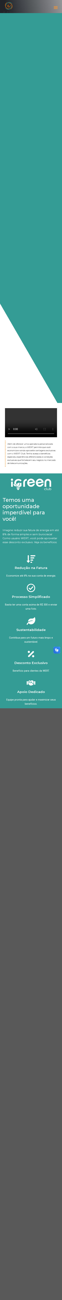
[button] (56, 7)
